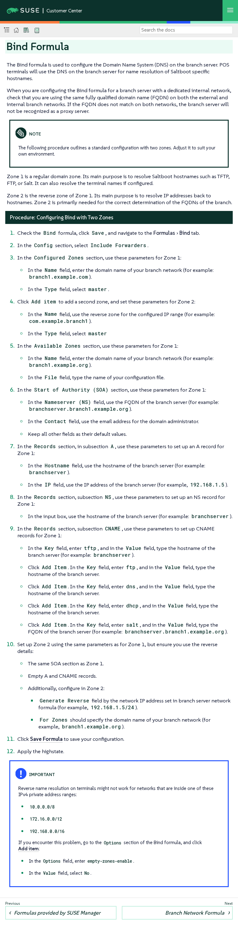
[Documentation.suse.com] (16, 30)
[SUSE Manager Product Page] (26, 30)
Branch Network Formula (194, 912)
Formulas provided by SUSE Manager (57, 912)
